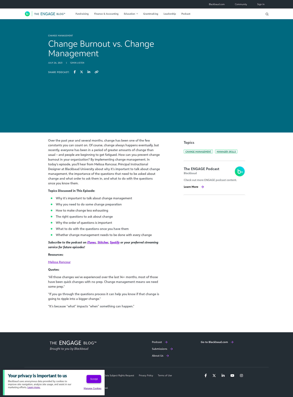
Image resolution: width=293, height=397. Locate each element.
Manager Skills (226, 151)
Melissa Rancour (59, 262)
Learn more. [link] (33, 387)
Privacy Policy (146, 375)
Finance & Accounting (106, 13)
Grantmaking (150, 13)
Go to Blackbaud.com (214, 342)
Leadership (170, 13)
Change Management (198, 151)
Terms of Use (165, 375)
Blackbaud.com (217, 4)
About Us (157, 355)
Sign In (261, 4)
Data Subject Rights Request (119, 375)
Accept (94, 378)
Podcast (185, 13)
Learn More (191, 186)
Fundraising (82, 13)
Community (241, 4)
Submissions (159, 348)
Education (129, 13)
